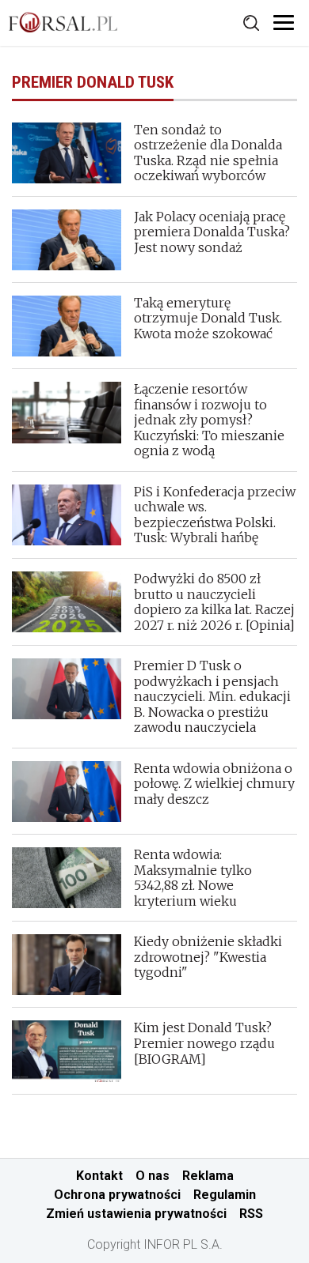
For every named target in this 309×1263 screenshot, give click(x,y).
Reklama (208, 1175)
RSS (251, 1213)
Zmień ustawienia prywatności (136, 1213)
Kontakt (99, 1175)
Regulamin (224, 1194)
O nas (152, 1175)
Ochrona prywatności (117, 1194)
